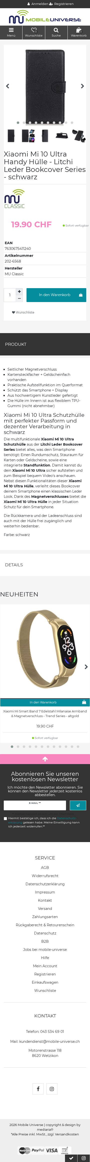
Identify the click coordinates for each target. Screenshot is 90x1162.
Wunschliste (24, 312)
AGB (45, 867)
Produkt (15, 344)
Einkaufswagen (45, 982)
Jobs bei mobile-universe (45, 949)
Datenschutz (45, 933)
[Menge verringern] (19, 298)
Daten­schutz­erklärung (45, 884)
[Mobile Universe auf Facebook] (38, 1089)
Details (14, 564)
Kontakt (45, 900)
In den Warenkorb (54, 295)
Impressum (45, 892)
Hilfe (45, 958)
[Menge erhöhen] (19, 291)
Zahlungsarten (45, 917)
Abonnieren (78, 805)
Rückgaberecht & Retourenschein (45, 925)
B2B (45, 941)
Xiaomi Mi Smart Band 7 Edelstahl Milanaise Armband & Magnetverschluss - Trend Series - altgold (45, 713)
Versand (45, 908)
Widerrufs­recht (45, 876)
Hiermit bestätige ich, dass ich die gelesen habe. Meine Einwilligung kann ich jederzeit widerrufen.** (44, 822)
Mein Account (45, 966)
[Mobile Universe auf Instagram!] (51, 1089)
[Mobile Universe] (45, 16)
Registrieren (45, 974)
